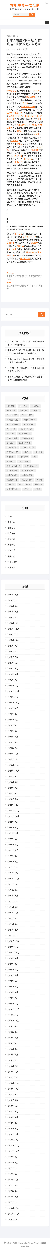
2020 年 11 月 (13, 947)
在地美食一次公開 (25, 5)
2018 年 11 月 (13, 1083)
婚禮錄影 (10, 457)
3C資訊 (11, 516)
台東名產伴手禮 (24, 434)
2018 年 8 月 (13, 1100)
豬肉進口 (28, 159)
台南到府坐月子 (29, 116)
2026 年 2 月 (13, 617)
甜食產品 (11, 533)
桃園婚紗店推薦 (28, 471)
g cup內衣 (23, 406)
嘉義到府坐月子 (15, 116)
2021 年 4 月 (13, 918)
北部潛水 (35, 150)
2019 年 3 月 (13, 1060)
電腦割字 (18, 113)
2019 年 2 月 (13, 1066)
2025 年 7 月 (13, 657)
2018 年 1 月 (13, 1134)
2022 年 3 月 (13, 856)
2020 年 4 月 (13, 987)
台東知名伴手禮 (28, 447)
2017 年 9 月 (13, 1157)
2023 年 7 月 (13, 788)
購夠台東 (38, 484)
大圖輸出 (10, 243)
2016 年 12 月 (13, 1208)
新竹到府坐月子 (29, 237)
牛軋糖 (19, 144)
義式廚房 (11, 550)
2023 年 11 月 (13, 765)
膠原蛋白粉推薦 (24, 484)
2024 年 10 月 (13, 703)
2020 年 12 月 (13, 941)
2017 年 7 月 (13, 1168)
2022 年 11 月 (13, 810)
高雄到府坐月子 (13, 489)
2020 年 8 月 (13, 964)
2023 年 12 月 (13, 759)
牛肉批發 (18, 234)
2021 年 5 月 (13, 913)
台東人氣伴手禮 (13, 424)
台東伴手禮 (11, 429)
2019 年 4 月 (13, 1055)
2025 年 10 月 (13, 640)
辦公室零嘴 (12, 562)
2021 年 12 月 (13, 873)
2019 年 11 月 (13, 1015)
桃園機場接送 (27, 475)
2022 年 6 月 (13, 839)
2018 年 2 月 (13, 1129)
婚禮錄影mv (23, 457)
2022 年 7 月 (13, 833)
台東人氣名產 (29, 424)
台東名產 (10, 434)
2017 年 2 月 (13, 1197)
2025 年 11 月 (13, 634)
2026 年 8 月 (13, 595)
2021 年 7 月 (13, 901)
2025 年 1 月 (13, 686)
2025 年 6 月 (13, 663)
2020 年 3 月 (13, 992)
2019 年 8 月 (13, 1032)
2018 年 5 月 (13, 1111)
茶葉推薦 (11, 556)
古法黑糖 (35, 411)
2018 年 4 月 (13, 1117)
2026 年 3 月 (13, 612)
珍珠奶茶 (10, 484)
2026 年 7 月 (13, 600)
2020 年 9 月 (13, 958)
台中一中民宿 (27, 415)
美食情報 (24, 49)
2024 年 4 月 (13, 737)
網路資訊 (11, 539)
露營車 (36, 134)
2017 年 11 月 (13, 1146)
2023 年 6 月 (13, 793)
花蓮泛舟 (14, 141)
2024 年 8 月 (13, 714)
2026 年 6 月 (13, 606)
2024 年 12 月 (13, 691)
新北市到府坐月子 (13, 466)
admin (15, 49)
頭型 (39, 119)
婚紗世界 (11, 528)
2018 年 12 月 (13, 1077)
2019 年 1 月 (13, 1072)
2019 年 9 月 (13, 1026)
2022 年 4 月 (13, 850)
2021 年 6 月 (13, 907)
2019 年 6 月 (13, 1043)
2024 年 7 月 (13, 720)
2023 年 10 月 (13, 771)
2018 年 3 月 (13, 1123)
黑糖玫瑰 (27, 489)
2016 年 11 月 (13, 1214)
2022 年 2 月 (13, 862)
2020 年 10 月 (13, 952)
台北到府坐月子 (23, 125)
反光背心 (35, 91)
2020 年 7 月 (13, 969)
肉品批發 (18, 162)
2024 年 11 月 (13, 697)
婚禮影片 (38, 452)
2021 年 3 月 (13, 924)
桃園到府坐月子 (28, 106)
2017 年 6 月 (13, 1174)
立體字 (10, 113)
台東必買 (10, 443)
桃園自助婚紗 (27, 480)
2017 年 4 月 (13, 1185)
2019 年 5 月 (13, 1049)
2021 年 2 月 (13, 930)
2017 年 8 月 (13, 1163)
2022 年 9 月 (13, 822)
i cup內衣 (35, 406)
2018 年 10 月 (13, 1089)
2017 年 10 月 (13, 1151)
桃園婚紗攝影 (12, 475)
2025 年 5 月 (13, 668)
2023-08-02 (13, 36)
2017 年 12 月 (13, 1140)
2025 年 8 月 (13, 651)
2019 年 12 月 (13, 1009)
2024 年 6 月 (13, 725)
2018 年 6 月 (13, 1106)
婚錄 (34, 457)
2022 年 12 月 (13, 805)
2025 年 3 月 (13, 674)
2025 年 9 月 (13, 646)
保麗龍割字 (11, 91)
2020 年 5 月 (13, 981)
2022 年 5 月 (13, 845)
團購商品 (11, 522)
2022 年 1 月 (13, 867)
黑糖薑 (37, 489)
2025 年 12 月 (13, 629)
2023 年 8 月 (13, 782)
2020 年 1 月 (13, 1004)
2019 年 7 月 (13, 1038)
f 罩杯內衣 (10, 406)
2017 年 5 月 (13, 1180)
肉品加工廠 (25, 259)
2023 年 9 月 (13, 776)
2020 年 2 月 (13, 998)
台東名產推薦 (12, 438)
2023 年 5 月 (13, 799)
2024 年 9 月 (13, 708)
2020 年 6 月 (13, 975)
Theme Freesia (33, 1243)
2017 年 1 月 (13, 1202)
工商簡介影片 (24, 461)
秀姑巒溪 (18, 156)
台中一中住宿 (12, 415)
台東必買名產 (12, 447)
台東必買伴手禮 (24, 443)
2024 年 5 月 (13, 731)
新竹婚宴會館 (32, 97)
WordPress (25, 1246)
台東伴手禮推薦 (26, 429)
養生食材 (11, 567)
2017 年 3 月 (13, 1191)
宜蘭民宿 (10, 461)
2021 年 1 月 (13, 935)
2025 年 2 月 (13, 680)
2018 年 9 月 (13, 1094)
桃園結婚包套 (12, 480)
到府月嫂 (24, 103)
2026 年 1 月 (13, 623)
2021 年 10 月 (13, 884)
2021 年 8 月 (13, 896)
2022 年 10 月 (13, 816)
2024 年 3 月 (13, 742)
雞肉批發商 (31, 252)
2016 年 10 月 (13, 1219)
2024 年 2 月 (13, 748)
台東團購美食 (27, 438)
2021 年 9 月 (13, 890)
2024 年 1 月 (13, 754)
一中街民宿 (11, 411)
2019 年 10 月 (13, 1021)
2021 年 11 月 (13, 879)
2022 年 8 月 (13, 827)
